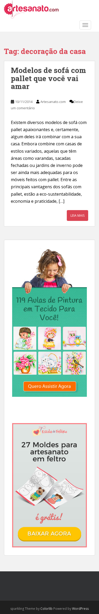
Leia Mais (77, 215)
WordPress (80, 608)
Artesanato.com (53, 101)
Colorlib (46, 608)
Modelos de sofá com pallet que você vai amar (48, 78)
